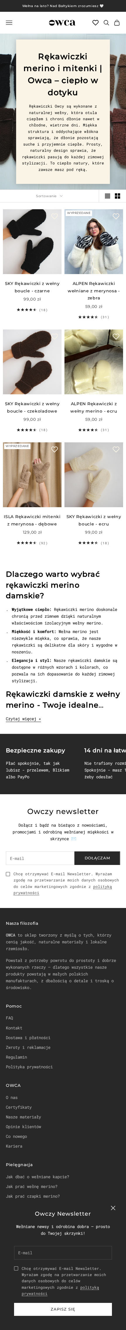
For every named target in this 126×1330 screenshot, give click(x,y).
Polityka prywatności (29, 1066)
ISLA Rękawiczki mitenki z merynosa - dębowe (32, 520)
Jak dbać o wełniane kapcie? (37, 1176)
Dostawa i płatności (28, 1037)
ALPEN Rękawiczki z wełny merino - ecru (93, 407)
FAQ (9, 1018)
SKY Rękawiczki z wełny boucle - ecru (94, 520)
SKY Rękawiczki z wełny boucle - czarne (32, 287)
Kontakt (14, 1028)
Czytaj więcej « (23, 718)
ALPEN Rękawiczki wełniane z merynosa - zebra (94, 291)
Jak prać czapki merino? (33, 1196)
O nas (12, 1097)
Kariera (14, 1146)
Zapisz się (63, 1309)
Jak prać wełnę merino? (31, 1186)
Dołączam (97, 858)
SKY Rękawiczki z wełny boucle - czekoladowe (32, 407)
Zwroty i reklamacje (28, 1047)
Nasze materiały (23, 1117)
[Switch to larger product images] (107, 196)
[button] (54, 216)
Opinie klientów (23, 1126)
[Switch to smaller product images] (117, 196)
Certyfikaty (19, 1107)
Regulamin (16, 1057)
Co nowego (16, 1136)
